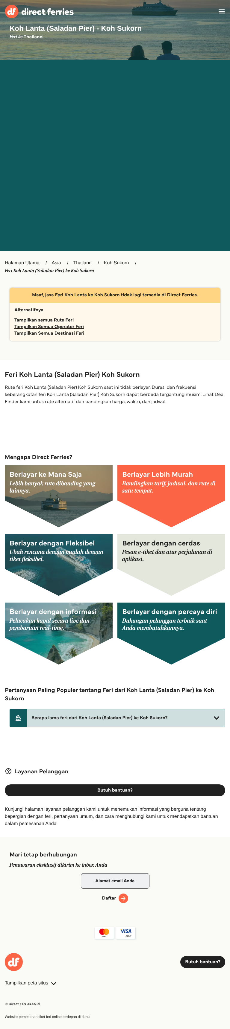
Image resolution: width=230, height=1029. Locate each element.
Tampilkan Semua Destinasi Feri (49, 333)
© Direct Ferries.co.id (22, 1004)
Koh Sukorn (116, 263)
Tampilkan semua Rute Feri (44, 320)
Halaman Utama (22, 263)
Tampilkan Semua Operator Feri (49, 326)
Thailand (82, 263)
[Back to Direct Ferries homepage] (39, 11)
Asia (56, 263)
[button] (117, 718)
